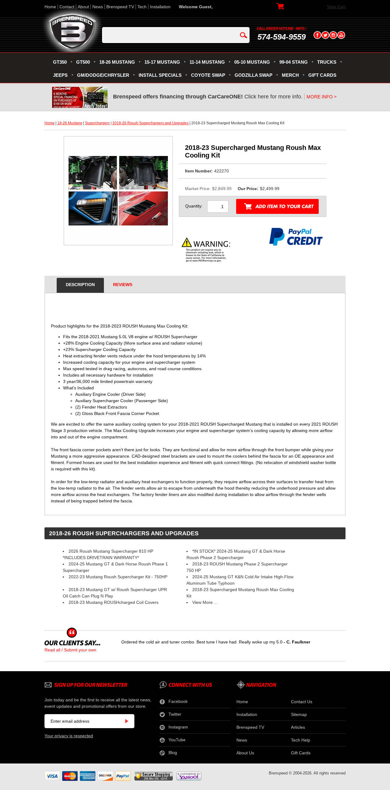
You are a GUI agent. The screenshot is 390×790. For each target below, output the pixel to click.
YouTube (177, 739)
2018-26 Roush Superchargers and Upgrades (150, 123)
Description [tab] (80, 284)
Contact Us (301, 701)
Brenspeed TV (120, 6)
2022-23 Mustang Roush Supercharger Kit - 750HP (118, 576)
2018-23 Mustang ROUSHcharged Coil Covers (113, 602)
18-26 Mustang (69, 123)
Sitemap (299, 714)
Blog (172, 752)
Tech (142, 6)
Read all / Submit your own (70, 649)
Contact (66, 6)
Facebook (178, 701)
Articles (298, 727)
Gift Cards (300, 752)
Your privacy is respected (68, 735)
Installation (160, 6)
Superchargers (97, 123)
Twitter (174, 714)
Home (50, 6)
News (97, 6)
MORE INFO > (322, 96)
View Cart (336, 7)
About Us (245, 752)
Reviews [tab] (122, 284)
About (83, 6)
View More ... (205, 602)
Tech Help (300, 740)
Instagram (178, 726)
